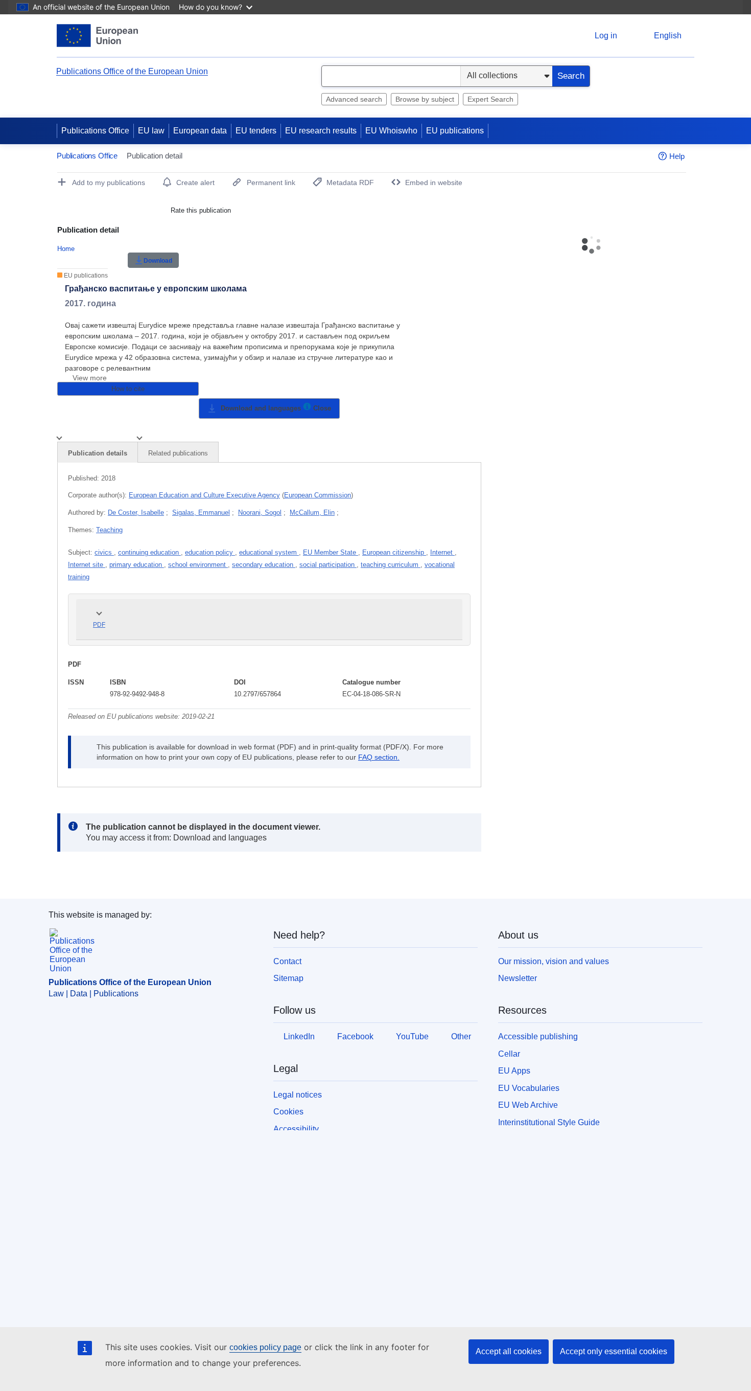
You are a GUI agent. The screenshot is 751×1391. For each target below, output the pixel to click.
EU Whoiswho (391, 130)
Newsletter (517, 978)
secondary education (263, 564)
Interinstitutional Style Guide (549, 1122)
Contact (287, 961)
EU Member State (330, 552)
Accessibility (296, 1129)
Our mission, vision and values (553, 961)
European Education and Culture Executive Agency (204, 495)
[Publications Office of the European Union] (97, 35)
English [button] (668, 35)
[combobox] (391, 76)
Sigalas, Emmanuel (201, 512)
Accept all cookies (509, 1351)
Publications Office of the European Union (132, 71)
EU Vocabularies (528, 1088)
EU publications (455, 130)
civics (104, 552)
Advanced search (354, 99)
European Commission (317, 495)
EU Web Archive (528, 1105)
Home (66, 249)
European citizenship (394, 552)
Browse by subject (424, 99)
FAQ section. (379, 757)
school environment (198, 564)
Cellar (509, 1054)
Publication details (97, 453)
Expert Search (490, 99)
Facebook (355, 1036)
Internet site (86, 564)
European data (200, 130)
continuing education (149, 552)
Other (461, 1036)
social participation (328, 564)
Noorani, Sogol (259, 512)
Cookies (288, 1111)
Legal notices (297, 1094)
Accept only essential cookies (613, 1351)
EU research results (321, 130)
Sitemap (288, 978)
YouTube (412, 1036)
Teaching (109, 530)
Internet (442, 552)
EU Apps (514, 1070)
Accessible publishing (538, 1036)
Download (158, 260)
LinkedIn (299, 1036)
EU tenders (256, 130)
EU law (151, 130)
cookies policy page (265, 1347)
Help (677, 156)
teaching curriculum (390, 564)
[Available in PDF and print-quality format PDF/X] (307, 408)
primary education (136, 564)
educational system (269, 552)
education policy (210, 552)
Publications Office (95, 130)
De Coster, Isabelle (136, 512)
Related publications (178, 453)
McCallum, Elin (312, 512)
